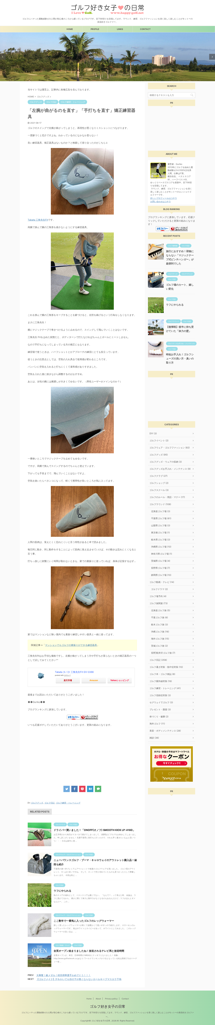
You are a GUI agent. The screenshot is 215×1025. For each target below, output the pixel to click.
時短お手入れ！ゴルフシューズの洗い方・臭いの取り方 (180, 358)
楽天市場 (68, 680)
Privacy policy (111, 998)
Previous (3, 57)
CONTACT (145, 29)
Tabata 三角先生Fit (38, 219)
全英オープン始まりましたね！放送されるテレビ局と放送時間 (89, 950)
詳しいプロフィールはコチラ (163, 198)
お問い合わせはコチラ (160, 201)
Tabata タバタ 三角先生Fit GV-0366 (74, 671)
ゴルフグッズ (37, 803)
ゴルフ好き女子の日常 (107, 1006)
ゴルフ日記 (49, 803)
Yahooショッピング (119, 680)
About (98, 998)
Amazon (94, 680)
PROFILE (95, 29)
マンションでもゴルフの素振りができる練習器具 (71, 645)
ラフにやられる (62, 890)
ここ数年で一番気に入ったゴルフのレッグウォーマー (84, 920)
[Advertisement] (54, 755)
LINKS (120, 29)
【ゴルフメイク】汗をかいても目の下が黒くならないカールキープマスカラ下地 (78, 979)
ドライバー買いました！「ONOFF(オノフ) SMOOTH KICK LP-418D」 (94, 830)
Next (212, 57)
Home (89, 998)
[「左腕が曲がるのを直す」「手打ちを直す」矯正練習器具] (90, 789)
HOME (70, 29)
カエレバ (67, 675)
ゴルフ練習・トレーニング (68, 803)
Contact (125, 998)
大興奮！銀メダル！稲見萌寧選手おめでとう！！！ (63, 975)
